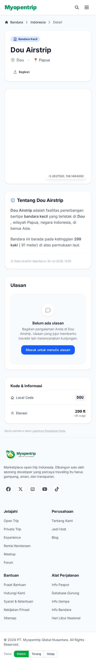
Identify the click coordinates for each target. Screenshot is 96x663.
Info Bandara (61, 610)
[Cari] (77, 7)
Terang (36, 654)
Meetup (10, 554)
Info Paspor (60, 585)
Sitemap (10, 618)
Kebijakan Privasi (16, 610)
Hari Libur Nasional (66, 618)
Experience (12, 537)
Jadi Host (59, 529)
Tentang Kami (62, 521)
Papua (41, 60)
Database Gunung (65, 593)
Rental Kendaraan (17, 546)
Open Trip (11, 521)
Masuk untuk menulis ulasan (48, 350)
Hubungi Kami (14, 593)
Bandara (16, 22)
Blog (55, 537)
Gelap (51, 654)
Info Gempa (60, 601)
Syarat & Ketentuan (18, 601)
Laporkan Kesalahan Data (48, 431)
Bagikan (24, 72)
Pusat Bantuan (15, 585)
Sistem (21, 654)
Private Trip (12, 529)
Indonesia (38, 22)
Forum (8, 562)
